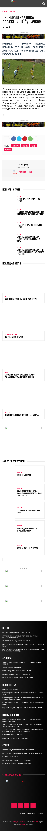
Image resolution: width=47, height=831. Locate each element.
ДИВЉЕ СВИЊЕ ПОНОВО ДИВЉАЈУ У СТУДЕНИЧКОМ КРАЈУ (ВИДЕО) (22, 663)
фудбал (8, 149)
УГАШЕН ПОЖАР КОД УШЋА (11, 667)
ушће (33, 146)
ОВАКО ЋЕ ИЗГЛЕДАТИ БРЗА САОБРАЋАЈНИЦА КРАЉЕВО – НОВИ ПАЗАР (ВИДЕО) (29, 493)
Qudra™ (23, 824)
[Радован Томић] (16, 172)
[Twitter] (19, 138)
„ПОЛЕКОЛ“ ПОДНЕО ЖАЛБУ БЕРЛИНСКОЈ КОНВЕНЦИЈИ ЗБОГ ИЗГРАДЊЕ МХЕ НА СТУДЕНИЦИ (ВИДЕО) (23, 730)
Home (4, 11)
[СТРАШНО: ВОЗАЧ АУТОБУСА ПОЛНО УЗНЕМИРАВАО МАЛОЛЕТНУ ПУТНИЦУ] (8, 212)
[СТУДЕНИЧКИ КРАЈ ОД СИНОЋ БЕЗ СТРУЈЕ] (8, 225)
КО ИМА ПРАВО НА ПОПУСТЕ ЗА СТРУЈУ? (28, 200)
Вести (12, 11)
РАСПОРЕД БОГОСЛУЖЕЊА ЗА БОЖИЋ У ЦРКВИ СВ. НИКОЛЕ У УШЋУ (28, 239)
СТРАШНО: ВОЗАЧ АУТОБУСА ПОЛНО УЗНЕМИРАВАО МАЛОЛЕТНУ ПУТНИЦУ (30, 213)
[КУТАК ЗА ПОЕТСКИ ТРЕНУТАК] (8, 547)
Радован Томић (26, 172)
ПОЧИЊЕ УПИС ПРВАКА (14, 336)
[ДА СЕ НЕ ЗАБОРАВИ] (8, 474)
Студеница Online (19, 822)
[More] (35, 138)
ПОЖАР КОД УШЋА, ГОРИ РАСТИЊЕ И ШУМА (17, 671)
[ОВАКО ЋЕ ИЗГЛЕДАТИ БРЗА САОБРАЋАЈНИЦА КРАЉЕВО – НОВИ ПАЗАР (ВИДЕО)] (8, 492)
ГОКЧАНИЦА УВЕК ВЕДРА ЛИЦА (12, 734)
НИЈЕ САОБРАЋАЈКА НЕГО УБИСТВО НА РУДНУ (18, 677)
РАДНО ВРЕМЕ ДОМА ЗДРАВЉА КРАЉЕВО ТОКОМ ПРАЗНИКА (23, 708)
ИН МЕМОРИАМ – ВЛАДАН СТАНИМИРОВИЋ (17, 760)
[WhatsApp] (30, 138)
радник (25, 146)
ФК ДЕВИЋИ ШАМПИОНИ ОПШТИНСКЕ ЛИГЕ (17, 763)
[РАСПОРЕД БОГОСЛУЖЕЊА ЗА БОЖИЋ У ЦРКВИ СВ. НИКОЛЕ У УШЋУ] (8, 238)
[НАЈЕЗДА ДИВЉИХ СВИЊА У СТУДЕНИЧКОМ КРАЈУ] (8, 528)
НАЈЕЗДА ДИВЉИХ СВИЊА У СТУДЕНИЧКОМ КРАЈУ (27, 529)
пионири (16, 146)
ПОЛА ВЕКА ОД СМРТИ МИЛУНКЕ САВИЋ (28, 511)
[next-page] (7, 559)
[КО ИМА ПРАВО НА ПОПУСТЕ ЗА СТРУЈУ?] (8, 199)
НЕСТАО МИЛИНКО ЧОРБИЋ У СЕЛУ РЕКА (16, 674)
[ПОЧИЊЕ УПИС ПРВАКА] (23, 318)
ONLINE (36, 822)
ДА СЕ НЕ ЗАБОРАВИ (24, 475)
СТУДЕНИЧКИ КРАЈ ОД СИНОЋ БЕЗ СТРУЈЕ (29, 226)
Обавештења (11, 334)
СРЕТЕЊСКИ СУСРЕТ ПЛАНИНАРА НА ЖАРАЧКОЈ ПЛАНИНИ (22, 753)
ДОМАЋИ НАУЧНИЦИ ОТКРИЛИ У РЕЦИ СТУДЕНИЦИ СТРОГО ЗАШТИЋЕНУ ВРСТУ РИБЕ (22, 725)
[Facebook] (13, 138)
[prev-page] (3, 559)
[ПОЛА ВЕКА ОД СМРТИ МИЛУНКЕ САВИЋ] (8, 510)
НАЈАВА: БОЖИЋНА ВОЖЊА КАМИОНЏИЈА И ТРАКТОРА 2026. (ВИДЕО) (23, 703)
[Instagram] (20, 805)
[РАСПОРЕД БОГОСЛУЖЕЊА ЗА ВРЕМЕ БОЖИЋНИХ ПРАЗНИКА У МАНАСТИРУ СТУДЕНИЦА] (8, 251)
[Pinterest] (24, 138)
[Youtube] (33, 805)
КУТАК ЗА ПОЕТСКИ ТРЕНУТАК (27, 548)
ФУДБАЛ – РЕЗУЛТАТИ (10, 757)
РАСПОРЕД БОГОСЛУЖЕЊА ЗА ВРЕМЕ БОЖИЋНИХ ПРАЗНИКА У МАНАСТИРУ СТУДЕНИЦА (30, 252)
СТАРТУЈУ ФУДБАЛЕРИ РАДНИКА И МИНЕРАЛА (18, 750)
